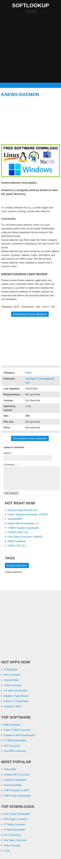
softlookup (30, 5)
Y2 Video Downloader (15, 690)
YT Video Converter (14, 824)
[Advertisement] (30, 48)
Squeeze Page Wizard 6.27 (22, 510)
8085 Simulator (12, 724)
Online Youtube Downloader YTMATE (27, 514)
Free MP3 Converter (15, 751)
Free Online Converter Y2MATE (24, 536)
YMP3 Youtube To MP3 (16, 790)
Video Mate (10, 769)
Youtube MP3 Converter (17, 774)
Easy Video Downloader (17, 814)
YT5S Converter (12, 685)
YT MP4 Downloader (15, 740)
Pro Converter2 (12, 835)
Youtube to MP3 (12, 706)
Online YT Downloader (16, 701)
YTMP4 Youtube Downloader (23, 528)
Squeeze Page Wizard (16, 696)
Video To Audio (12, 845)
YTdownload (10, 669)
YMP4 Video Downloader (17, 795)
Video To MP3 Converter (17, 730)
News (28, 372)
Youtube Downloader (15, 779)
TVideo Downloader (14, 829)
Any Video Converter (15, 840)
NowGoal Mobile (13, 785)
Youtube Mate (11, 680)
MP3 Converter (12, 674)
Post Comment (11, 493)
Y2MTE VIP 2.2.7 (17, 545)
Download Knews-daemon (30, 314)
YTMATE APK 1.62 (17, 532)
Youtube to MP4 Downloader (19, 735)
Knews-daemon (20, 94)
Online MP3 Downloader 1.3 (22, 523)
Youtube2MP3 (15, 519)
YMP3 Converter (16, 541)
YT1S (7, 850)
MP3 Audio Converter (15, 819)
